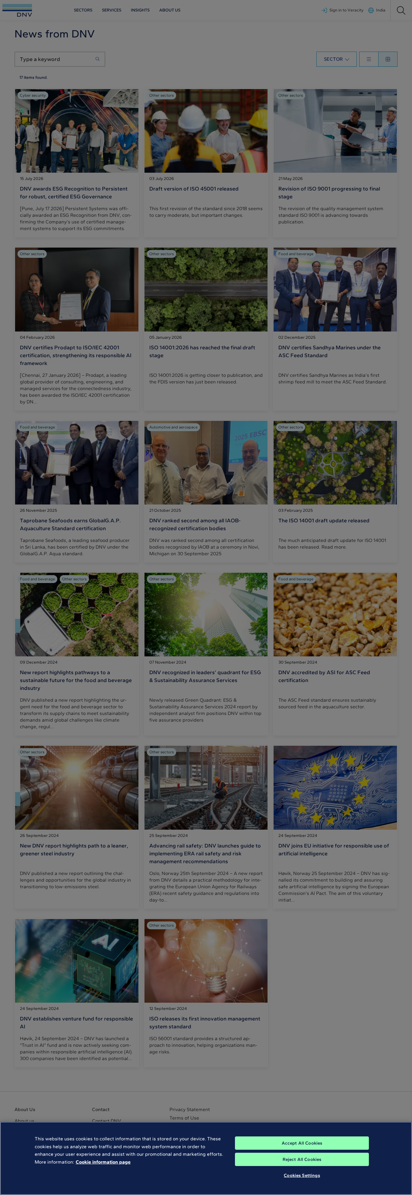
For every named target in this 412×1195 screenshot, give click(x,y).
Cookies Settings (302, 1175)
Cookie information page (103, 1162)
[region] (206, 1158)
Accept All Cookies (302, 1143)
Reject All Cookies (302, 1159)
